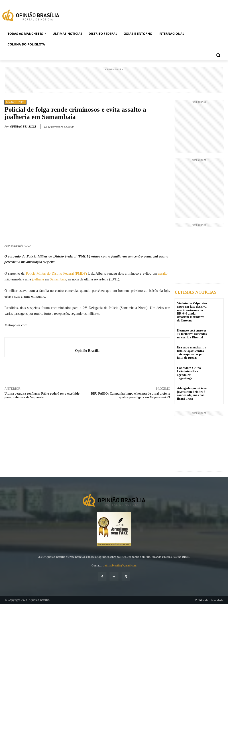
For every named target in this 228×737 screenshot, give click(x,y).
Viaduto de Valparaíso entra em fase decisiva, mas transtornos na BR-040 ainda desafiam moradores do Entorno (192, 312)
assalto (162, 273)
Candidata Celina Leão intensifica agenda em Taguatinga (189, 373)
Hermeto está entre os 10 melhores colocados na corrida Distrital (192, 334)
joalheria (38, 279)
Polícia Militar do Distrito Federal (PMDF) (56, 273)
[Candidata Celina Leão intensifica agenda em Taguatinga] (215, 371)
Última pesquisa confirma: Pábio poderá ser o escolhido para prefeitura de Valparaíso (41, 395)
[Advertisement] (114, 82)
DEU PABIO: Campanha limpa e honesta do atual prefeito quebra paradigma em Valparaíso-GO (130, 395)
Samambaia (58, 279)
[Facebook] (134, 125)
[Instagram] (114, 576)
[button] (218, 55)
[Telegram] (165, 125)
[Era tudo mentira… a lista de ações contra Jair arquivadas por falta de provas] (215, 350)
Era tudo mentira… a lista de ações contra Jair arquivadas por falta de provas (191, 352)
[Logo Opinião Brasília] (30, 16)
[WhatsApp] (155, 125)
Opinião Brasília (23, 126)
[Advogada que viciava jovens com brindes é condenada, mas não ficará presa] (215, 391)
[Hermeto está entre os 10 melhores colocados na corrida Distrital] (215, 333)
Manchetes (15, 102)
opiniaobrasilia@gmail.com (119, 565)
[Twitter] (145, 125)
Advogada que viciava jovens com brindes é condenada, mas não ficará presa (192, 393)
